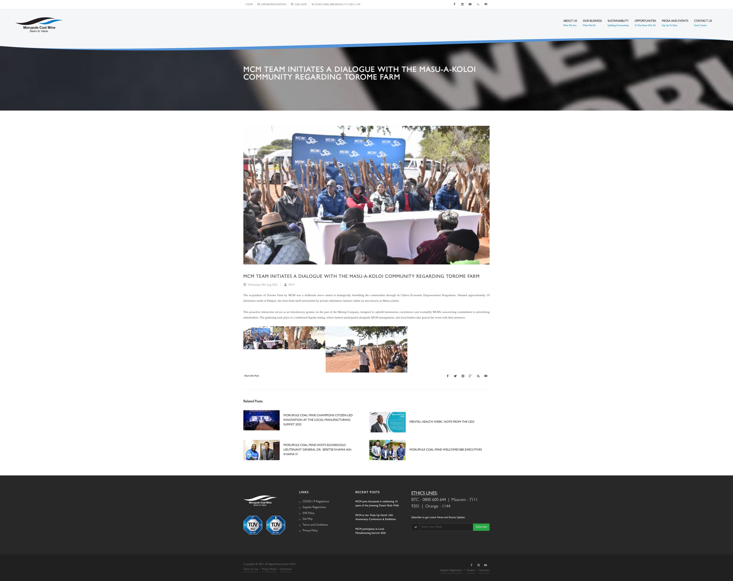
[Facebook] (454, 4)
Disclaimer (286, 569)
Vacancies (484, 570)
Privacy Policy (310, 530)
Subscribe (481, 527)
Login (249, 4)
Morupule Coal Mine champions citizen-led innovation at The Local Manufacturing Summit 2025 (318, 420)
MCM (291, 285)
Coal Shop (300, 5)
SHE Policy (308, 513)
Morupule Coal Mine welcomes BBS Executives (445, 450)
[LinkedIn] (462, 4)
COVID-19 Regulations (316, 501)
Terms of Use (250, 569)
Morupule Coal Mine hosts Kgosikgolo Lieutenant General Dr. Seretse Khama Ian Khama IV (317, 450)
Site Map (308, 519)
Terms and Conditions (315, 525)
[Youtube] (470, 4)
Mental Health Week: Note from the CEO (441, 422)
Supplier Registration (273, 5)
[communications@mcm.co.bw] (486, 4)
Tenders (470, 570)
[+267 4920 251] (478, 4)
